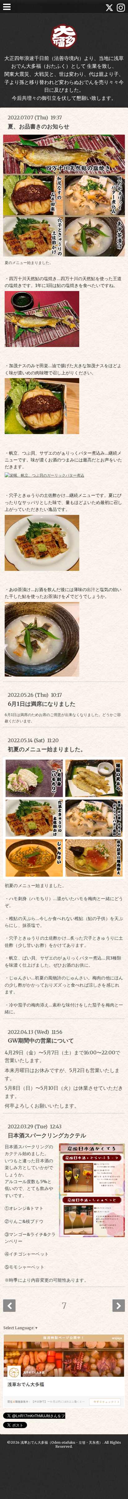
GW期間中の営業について (41, 1040)
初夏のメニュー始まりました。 (47, 749)
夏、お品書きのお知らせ (38, 126)
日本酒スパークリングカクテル (47, 1135)
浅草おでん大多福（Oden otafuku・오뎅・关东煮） (62, 1442)
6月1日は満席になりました (41, 703)
